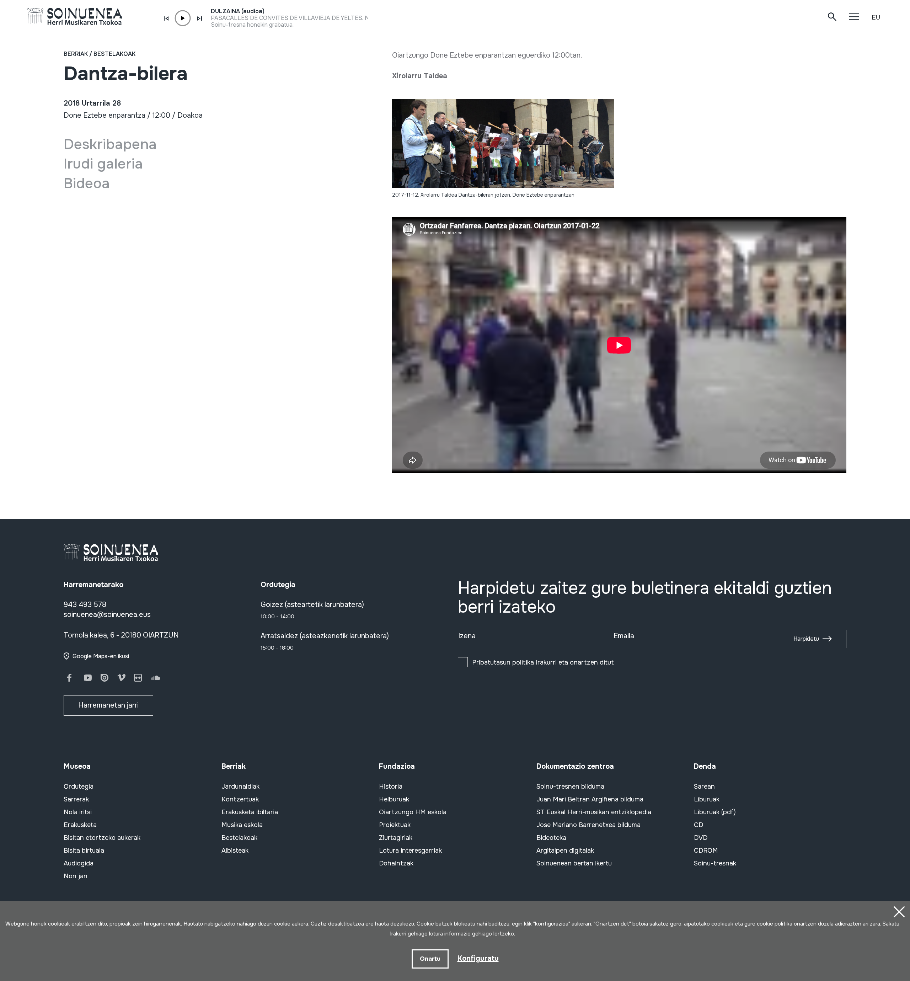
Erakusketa (80, 825)
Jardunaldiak (240, 786)
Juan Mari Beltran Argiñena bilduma (589, 799)
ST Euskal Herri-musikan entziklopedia (593, 812)
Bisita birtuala (84, 850)
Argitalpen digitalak (565, 850)
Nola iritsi (78, 812)
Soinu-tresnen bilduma (570, 786)
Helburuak (394, 799)
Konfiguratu (478, 958)
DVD (700, 838)
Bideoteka (551, 838)
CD (698, 825)
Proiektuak (395, 825)
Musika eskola (242, 825)
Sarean (704, 786)
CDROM (706, 850)
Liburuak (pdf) (715, 812)
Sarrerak (76, 799)
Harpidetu (806, 639)
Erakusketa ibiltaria (249, 812)
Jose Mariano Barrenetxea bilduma (588, 825)
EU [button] (876, 17)
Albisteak (234, 850)
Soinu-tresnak (715, 863)
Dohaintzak (396, 863)
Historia (390, 786)
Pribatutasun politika (503, 662)
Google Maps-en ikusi (101, 656)
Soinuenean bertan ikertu (574, 863)
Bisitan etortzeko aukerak (102, 838)
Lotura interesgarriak (410, 850)
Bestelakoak (114, 54)
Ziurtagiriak (395, 838)
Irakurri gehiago (409, 933)
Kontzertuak (240, 799)
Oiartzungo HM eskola (412, 812)
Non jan (75, 876)
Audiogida (78, 863)
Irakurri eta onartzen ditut (543, 662)
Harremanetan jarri (108, 705)
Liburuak (706, 799)
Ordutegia (78, 786)
